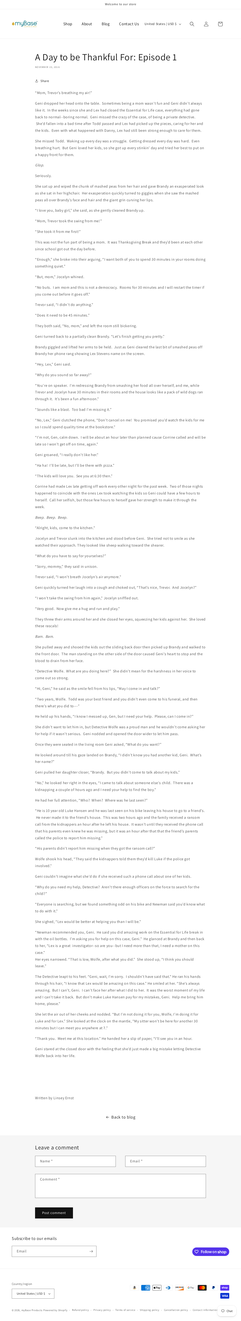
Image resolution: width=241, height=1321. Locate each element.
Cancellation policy (176, 1310)
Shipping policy (149, 1310)
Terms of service (125, 1310)
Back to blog (123, 1117)
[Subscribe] (91, 1251)
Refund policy (80, 1310)
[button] (192, 24)
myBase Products (32, 1310)
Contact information (205, 1310)
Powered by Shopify (55, 1310)
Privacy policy (102, 1310)
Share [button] (44, 81)
